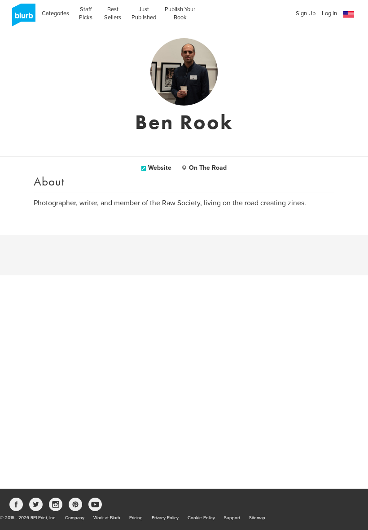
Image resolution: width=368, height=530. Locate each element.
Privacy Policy (165, 518)
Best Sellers (112, 13)
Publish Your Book (180, 13)
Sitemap (257, 518)
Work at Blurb (106, 518)
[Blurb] (21, 17)
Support (232, 518)
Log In (329, 13)
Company (74, 518)
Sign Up (305, 13)
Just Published (143, 13)
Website (159, 168)
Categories (55, 13)
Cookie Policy (201, 518)
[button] (348, 14)
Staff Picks (85, 13)
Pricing (136, 518)
